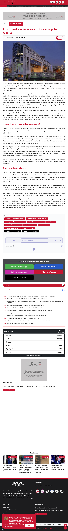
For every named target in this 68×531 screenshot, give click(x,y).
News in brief (16, 24)
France (17, 231)
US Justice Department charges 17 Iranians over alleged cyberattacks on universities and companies (41, 469)
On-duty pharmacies (9, 510)
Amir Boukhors (44, 225)
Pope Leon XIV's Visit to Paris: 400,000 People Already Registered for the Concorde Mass (29, 310)
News (62, 457)
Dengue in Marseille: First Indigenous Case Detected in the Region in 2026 (25, 305)
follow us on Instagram (19, 272)
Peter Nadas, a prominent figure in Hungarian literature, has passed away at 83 (27, 316)
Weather (6, 507)
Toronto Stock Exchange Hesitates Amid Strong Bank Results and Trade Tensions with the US (31, 296)
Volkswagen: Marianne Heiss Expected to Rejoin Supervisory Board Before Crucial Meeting (30, 313)
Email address (9, 390)
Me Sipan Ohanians (30, 225)
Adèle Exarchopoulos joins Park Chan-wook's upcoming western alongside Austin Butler (29, 321)
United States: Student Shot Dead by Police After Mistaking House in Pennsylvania (28, 299)
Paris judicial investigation (36, 222)
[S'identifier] (60, 2)
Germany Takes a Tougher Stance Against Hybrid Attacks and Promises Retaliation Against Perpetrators (25, 469)
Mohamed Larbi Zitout (12, 228)
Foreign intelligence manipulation (15, 222)
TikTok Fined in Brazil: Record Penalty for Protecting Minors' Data (23, 318)
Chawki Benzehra (28, 228)
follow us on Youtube (49, 272)
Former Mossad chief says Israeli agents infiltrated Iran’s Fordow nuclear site (57, 468)
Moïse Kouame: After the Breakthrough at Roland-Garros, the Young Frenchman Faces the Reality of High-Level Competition (35, 302)
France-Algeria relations (13, 225)
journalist (59, 524)
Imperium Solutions (47, 528)
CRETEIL (35, 231)
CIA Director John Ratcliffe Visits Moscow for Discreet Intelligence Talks (9, 468)
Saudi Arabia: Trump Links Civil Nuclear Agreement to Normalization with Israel (26, 326)
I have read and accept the (14, 525)
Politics (46, 457)
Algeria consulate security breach (37, 218)
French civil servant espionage (15, 218)
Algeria (8, 231)
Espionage (51, 222)
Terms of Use (47, 524)
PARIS (25, 231)
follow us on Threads (19, 277)
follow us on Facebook (48, 266)
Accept (29, 525)
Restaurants (7, 514)
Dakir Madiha (22, 38)
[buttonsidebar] (5, 2)
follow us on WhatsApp (19, 266)
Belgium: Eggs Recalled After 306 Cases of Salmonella (20, 323)
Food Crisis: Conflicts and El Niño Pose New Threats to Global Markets (24, 308)
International (12, 457)
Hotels (5, 512)
